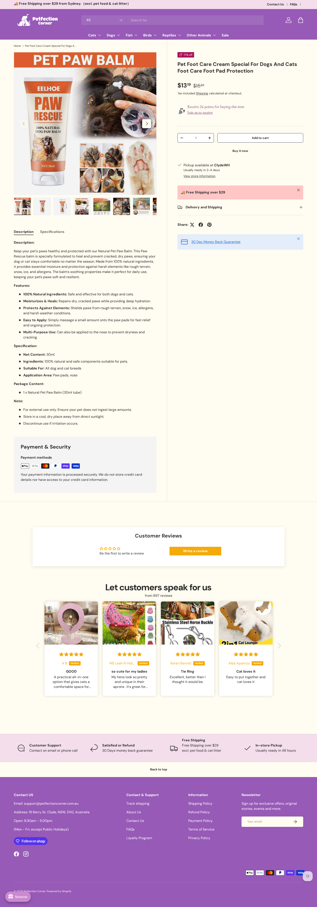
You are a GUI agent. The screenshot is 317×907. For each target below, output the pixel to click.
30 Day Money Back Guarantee (215, 242)
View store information (199, 176)
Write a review (195, 551)
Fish (129, 35)
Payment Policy (200, 820)
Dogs (111, 35)
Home (17, 46)
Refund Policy (199, 812)
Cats (92, 35)
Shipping (202, 93)
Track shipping (137, 803)
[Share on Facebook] (200, 224)
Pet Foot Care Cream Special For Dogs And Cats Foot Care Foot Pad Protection (51, 46)
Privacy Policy (199, 838)
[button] (300, 20)
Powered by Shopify (59, 891)
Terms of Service (201, 829)
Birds (147, 35)
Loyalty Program (139, 838)
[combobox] (172, 20)
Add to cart (260, 138)
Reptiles (169, 35)
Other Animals (199, 35)
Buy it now (240, 151)
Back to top (158, 769)
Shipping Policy (200, 803)
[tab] (24, 232)
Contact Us (275, 4)
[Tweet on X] (192, 224)
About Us (133, 812)
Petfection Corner (35, 891)
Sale (225, 35)
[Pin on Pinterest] (209, 224)
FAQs (293, 4)
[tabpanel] (85, 333)
